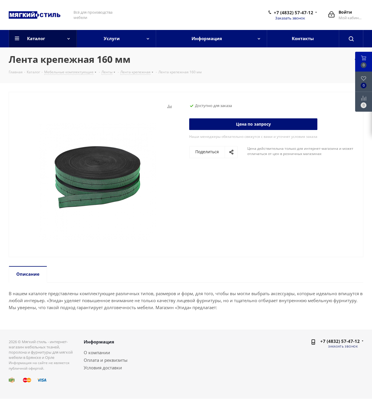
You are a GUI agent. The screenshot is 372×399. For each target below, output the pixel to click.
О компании (97, 352)
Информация (99, 342)
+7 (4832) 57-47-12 (293, 12)
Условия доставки (103, 367)
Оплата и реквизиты (106, 360)
